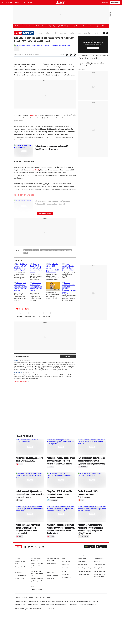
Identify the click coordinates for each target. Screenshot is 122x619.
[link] (25, 547)
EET (25, 253)
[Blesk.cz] (60, 2)
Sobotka (35, 250)
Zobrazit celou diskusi (20, 381)
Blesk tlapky (87, 33)
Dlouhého (32, 115)
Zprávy (19, 313)
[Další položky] (106, 26)
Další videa (81, 69)
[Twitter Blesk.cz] (107, 33)
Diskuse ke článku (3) (21, 356)
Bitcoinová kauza (30, 316)
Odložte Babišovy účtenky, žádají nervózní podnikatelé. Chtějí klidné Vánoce (52, 276)
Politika (40, 33)
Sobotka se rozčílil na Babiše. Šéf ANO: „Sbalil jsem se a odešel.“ (68, 275)
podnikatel (27, 250)
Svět (55, 33)
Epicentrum (63, 33)
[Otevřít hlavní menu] (2, 2)
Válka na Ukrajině (36, 313)
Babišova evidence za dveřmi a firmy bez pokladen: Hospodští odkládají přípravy (69, 297)
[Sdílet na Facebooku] (66, 55)
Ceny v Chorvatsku (44, 316)
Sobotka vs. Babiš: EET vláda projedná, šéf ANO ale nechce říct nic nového (36, 276)
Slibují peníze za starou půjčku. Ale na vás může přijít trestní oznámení (52, 295)
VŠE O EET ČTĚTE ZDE (24, 194)
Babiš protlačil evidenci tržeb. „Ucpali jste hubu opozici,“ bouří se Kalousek (35, 296)
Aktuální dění (22, 309)
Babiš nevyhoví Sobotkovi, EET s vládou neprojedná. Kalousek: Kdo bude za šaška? (20, 296)
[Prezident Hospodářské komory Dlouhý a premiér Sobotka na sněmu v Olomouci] (42, 45)
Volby (26, 313)
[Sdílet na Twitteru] (70, 55)
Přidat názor (68, 356)
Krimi (79, 33)
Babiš (53, 250)
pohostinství (45, 250)
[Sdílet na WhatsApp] (74, 55)
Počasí (72, 33)
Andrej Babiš (34, 170)
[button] (89, 547)
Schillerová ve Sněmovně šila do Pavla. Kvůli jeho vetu (93, 56)
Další (96, 33)
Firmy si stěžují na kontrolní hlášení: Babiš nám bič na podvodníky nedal (19, 275)
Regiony (19, 316)
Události (47, 33)
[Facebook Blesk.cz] (104, 33)
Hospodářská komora (64, 250)
